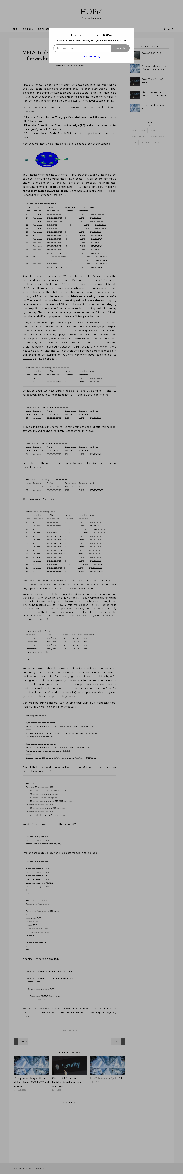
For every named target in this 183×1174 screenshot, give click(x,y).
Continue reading (91, 56)
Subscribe (120, 48)
